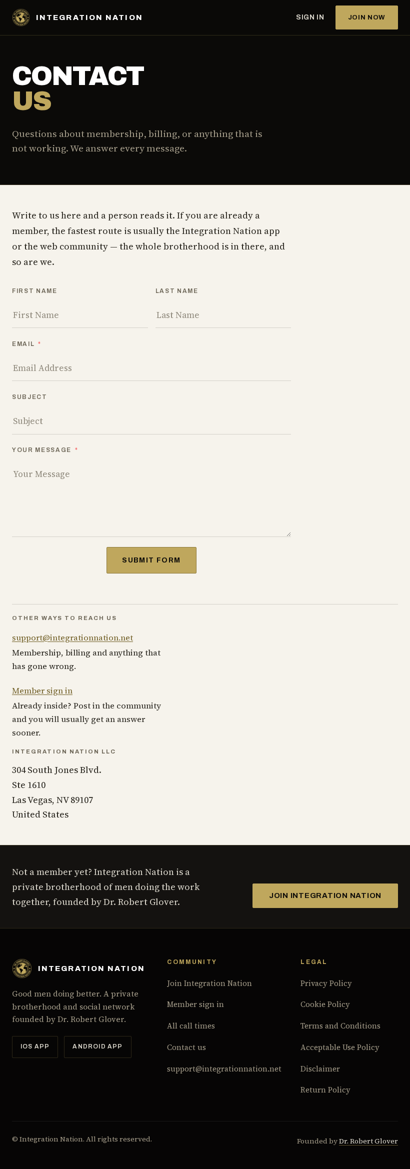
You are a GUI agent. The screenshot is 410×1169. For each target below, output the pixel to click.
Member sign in (42, 690)
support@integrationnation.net (72, 638)
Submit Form (151, 560)
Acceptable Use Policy (340, 1047)
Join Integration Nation (325, 896)
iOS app (35, 1046)
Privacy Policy (326, 983)
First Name (35, 291)
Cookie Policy (325, 1004)
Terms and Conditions (340, 1025)
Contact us (186, 1047)
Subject (30, 397)
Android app (97, 1046)
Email (23, 344)
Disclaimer (320, 1069)
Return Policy (325, 1089)
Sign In (310, 17)
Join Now (367, 17)
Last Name (177, 291)
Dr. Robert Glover (368, 1141)
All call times (191, 1025)
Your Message (42, 450)
